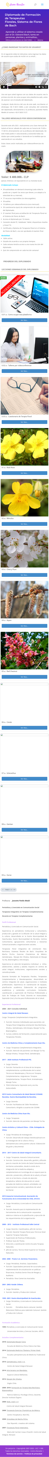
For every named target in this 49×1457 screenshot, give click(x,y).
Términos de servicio (14, 1454)
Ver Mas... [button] (24, 320)
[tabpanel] (24, 727)
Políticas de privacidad (33, 1454)
